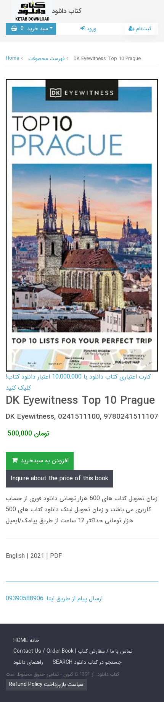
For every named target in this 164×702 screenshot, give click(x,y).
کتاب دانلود (67, 11)
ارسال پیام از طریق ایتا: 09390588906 (54, 598)
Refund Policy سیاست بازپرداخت (46, 684)
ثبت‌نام (143, 28)
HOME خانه (26, 640)
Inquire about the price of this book (59, 478)
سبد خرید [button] (32, 28)
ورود (90, 28)
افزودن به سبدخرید (44, 460)
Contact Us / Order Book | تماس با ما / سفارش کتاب (72, 651)
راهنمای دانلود (28, 662)
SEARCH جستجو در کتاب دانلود (87, 662)
